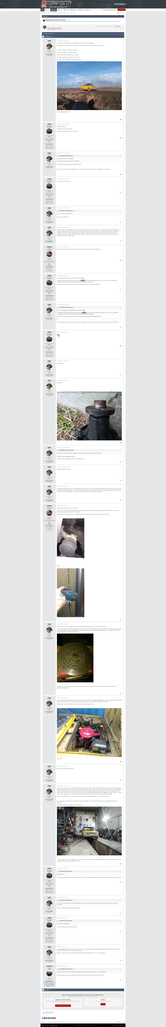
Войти (103, 1004)
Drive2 (49, 141)
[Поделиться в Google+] (47, 1018)
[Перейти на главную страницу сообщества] (42, 9)
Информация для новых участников (56, 20)
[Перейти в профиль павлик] (49, 254)
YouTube (49, 265)
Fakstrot (49, 966)
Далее (48, 36)
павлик (49, 247)
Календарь (74, 9)
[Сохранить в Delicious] (51, 1018)
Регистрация (121, 9)
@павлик (83, 280)
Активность (81, 9)
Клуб (47, 9)
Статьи (60, 9)
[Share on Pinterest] (55, 1018)
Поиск (88, 9)
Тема (47, 1025)
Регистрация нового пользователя (63, 1005)
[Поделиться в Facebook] (45, 1018)
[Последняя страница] (51, 36)
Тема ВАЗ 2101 (116, 1025)
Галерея (66, 9)
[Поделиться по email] (53, 1018)
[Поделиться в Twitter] (43, 1018)
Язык (43, 1025)
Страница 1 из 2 (56, 36)
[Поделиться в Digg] (49, 1018)
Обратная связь (54, 1025)
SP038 (49, 124)
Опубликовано (63, 40)
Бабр (54, 29)
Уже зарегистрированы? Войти (109, 9)
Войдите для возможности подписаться (106, 26)
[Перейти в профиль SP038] (44, 20)
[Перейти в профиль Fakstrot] (49, 973)
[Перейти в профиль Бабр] (44, 27)
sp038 (63, 949)
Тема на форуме (49, 146)
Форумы (54, 9)
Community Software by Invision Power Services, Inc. (85, 1025)
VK (49, 142)
